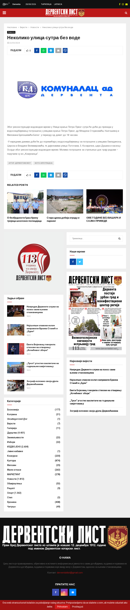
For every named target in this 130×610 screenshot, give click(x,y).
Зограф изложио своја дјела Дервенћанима (42, 382)
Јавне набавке (15, 451)
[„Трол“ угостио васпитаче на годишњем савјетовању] (15, 367)
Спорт (10, 493)
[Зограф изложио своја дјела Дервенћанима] (15, 385)
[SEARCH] (119, 238)
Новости (11, 32)
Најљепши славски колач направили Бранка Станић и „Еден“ (42, 328)
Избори (11, 442)
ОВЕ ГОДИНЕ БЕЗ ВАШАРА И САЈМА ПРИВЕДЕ (103, 219)
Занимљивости (15, 437)
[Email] (72, 592)
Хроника (11, 502)
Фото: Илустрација (43, 163)
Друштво (12, 432)
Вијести (11, 423)
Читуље (11, 506)
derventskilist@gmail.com (70, 572)
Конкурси (12, 456)
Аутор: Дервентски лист (20, 163)
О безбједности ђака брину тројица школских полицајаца (24, 219)
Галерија (12, 428)
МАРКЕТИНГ (13, 474)
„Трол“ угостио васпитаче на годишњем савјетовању (43, 365)
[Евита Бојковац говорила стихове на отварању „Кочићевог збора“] (15, 349)
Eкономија (13, 409)
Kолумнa (12, 414)
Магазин (11, 465)
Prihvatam (62, 606)
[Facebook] (55, 592)
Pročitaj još (77, 607)
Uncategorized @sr (17, 419)
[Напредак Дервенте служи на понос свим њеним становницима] (15, 311)
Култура (11, 460)
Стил (9, 497)
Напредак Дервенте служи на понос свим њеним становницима (43, 309)
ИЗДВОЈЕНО (14, 446)
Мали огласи (14, 470)
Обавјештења (14, 483)
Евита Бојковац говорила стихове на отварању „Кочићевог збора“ (41, 347)
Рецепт (11, 488)
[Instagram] (64, 592)
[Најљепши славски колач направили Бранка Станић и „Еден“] (15, 330)
